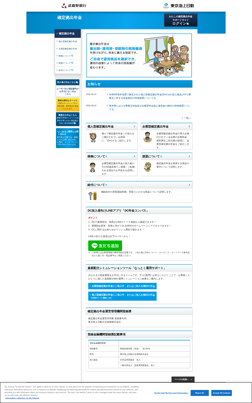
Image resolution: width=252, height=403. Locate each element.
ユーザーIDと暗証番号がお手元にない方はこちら (67, 91)
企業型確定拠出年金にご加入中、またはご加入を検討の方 (122, 286)
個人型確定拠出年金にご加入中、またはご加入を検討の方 (121, 296)
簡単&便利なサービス (67, 104)
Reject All (199, 393)
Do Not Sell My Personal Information (171, 393)
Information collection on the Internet (22, 398)
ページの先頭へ (181, 379)
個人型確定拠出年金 (68, 41)
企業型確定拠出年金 (68, 49)
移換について (65, 56)
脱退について (65, 63)
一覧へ (187, 118)
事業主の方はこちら (68, 119)
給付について (65, 70)
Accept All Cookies (221, 393)
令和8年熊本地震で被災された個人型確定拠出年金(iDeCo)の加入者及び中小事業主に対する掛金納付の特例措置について (150, 96)
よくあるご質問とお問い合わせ (68, 132)
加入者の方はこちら (66, 82)
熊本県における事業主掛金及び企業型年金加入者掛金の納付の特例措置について (150, 108)
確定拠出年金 (67, 33)
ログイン (180, 20)
